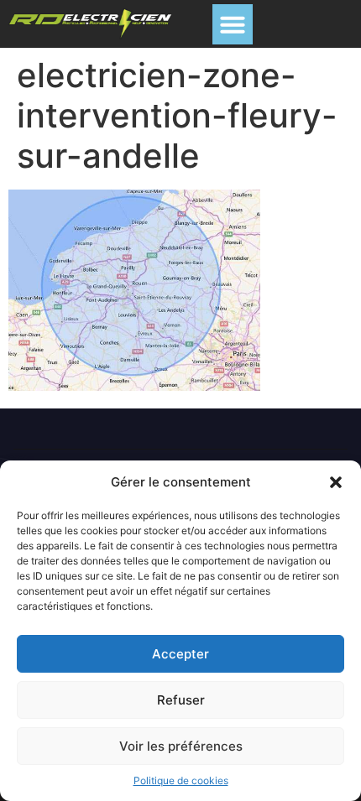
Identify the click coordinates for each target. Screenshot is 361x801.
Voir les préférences (181, 746)
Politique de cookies (180, 780)
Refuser (181, 700)
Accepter (180, 654)
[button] (335, 482)
